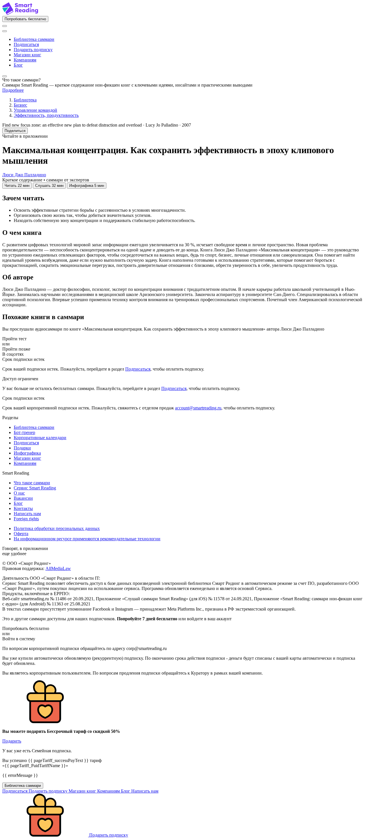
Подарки (22, 447)
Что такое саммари (32, 482)
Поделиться (15, 131)
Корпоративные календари (40, 437)
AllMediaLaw (58, 568)
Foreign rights (26, 518)
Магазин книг (27, 54)
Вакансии (23, 498)
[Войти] (4, 26)
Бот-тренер (24, 432)
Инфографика (27, 453)
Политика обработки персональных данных (57, 528)
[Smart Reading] (20, 13)
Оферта (21, 533)
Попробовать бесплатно (25, 19)
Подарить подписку (33, 49)
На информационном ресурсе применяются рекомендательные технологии (87, 538)
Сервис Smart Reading (35, 487)
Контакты (23, 508)
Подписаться (26, 44)
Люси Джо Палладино (24, 174)
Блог (18, 65)
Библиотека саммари (34, 39)
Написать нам (27, 513)
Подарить (11, 741)
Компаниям (25, 59)
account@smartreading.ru (198, 407)
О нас (19, 493)
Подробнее (13, 90)
